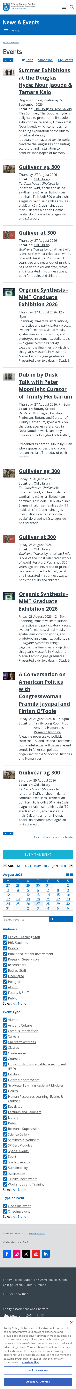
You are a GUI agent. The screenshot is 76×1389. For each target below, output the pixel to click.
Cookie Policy (30, 1362)
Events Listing (11, 42)
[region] (38, 1353)
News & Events (21, 22)
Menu (16, 31)
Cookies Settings (38, 1370)
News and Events (13, 1233)
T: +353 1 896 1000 (15, 1294)
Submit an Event (38, 854)
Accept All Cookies (38, 1381)
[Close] (71, 1322)
